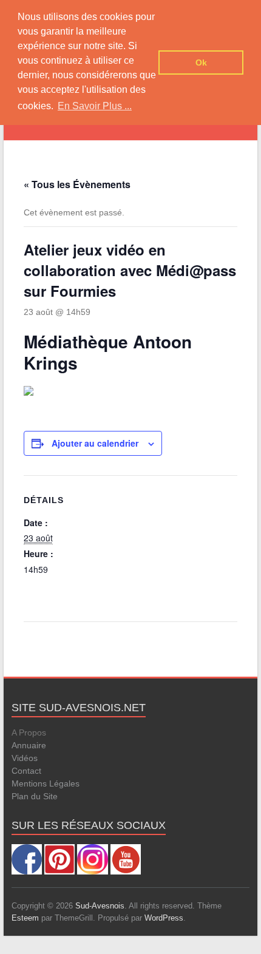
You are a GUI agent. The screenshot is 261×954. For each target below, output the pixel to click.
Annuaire (29, 745)
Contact (26, 771)
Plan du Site (35, 796)
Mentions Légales (46, 783)
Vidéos (25, 758)
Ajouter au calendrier (95, 443)
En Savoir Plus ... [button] (95, 106)
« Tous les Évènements (77, 184)
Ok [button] (201, 62)
